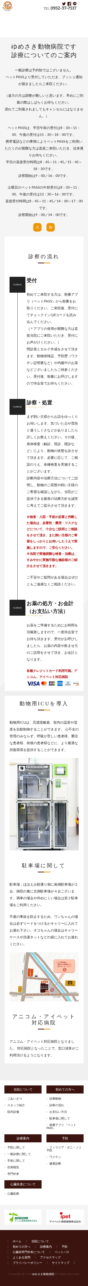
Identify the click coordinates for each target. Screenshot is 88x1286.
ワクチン (55, 1157)
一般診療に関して (19, 1154)
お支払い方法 (58, 1112)
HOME (10, 16)
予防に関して (16, 1147)
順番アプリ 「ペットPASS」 (61, 1126)
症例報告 (13, 1167)
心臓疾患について (23, 1184)
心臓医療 (13, 1193)
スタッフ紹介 (16, 1105)
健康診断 (55, 1163)
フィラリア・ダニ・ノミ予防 (64, 1149)
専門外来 (13, 1174)
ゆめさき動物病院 (43, 1273)
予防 (65, 1138)
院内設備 (13, 1112)
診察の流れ (56, 1105)
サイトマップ (60, 1263)
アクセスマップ (50, 1257)
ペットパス (62, 1252)
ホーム (17, 1241)
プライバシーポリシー (27, 1263)
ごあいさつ (14, 1098)
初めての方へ (31, 16)
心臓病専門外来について (29, 1252)
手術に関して (16, 1160)
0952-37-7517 (64, 8)
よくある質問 (21, 1257)
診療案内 (23, 1138)
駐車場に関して (59, 1118)
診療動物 (55, 1098)
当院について (23, 1089)
